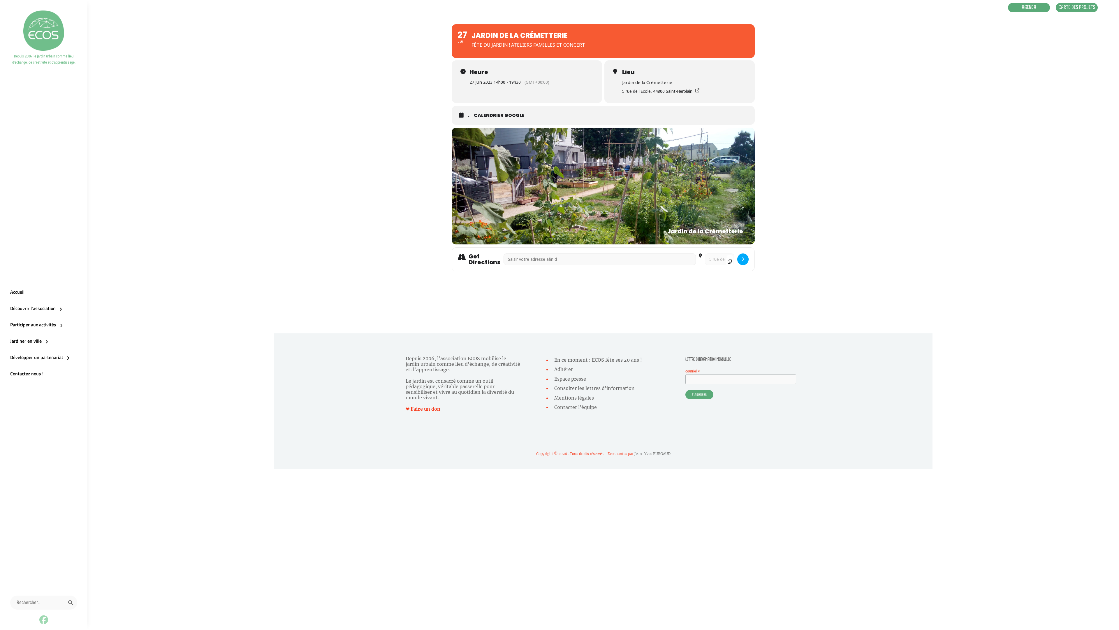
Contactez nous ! (26, 373)
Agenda (1029, 7)
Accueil (17, 291)
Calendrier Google (499, 115)
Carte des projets (1076, 7)
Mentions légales (574, 398)
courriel (692, 371)
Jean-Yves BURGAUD (652, 454)
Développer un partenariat (36, 357)
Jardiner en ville (26, 340)
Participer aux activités (33, 324)
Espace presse (570, 379)
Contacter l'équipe (575, 407)
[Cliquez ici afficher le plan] (743, 259)
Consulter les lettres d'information (594, 388)
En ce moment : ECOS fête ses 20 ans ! (598, 360)
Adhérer (563, 369)
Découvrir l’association (33, 308)
